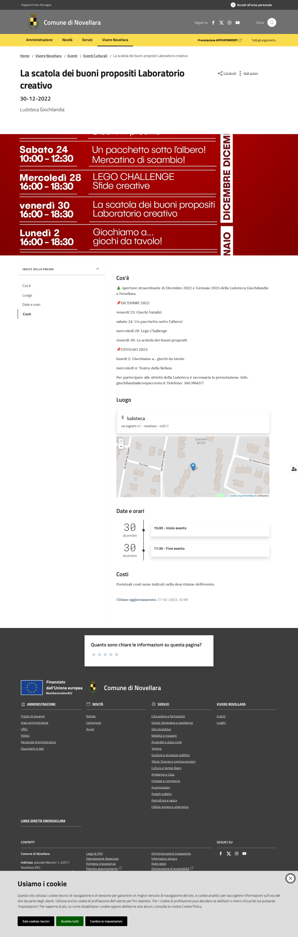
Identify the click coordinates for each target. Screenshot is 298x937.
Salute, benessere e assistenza (172, 722)
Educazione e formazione (168, 716)
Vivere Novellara (48, 55)
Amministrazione (41, 704)
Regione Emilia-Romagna (36, 5)
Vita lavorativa (161, 729)
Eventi (72, 55)
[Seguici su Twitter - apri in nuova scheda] (220, 22)
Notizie (90, 716)
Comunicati (93, 722)
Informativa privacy (164, 858)
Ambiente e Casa (162, 774)
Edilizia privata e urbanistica (170, 806)
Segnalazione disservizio (102, 858)
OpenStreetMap (246, 495)
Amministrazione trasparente (171, 853)
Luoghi (221, 722)
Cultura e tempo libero (166, 767)
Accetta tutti (70, 921)
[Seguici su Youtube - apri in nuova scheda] (236, 22)
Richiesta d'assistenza (101, 863)
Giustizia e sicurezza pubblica (170, 755)
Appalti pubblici (161, 793)
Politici (25, 735)
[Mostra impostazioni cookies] (294, 468)
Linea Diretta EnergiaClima (43, 820)
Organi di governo (33, 716)
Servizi (163, 704)
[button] (272, 22)
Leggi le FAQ (94, 853)
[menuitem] (39, 40)
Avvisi (90, 729)
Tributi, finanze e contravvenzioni (173, 761)
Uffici (24, 729)
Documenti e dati (32, 748)
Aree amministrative (34, 722)
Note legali (158, 863)
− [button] (121, 446)
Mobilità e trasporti (164, 735)
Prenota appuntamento (102, 868)
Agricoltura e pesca (164, 800)
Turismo (156, 748)
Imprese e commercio (165, 780)
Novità (97, 704)
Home (24, 55)
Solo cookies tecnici (36, 921)
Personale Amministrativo (38, 742)
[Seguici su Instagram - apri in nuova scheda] (228, 22)
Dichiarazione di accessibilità (170, 868)
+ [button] (121, 441)
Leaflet (233, 495)
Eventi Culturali (95, 55)
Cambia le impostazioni (106, 921)
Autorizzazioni (160, 787)
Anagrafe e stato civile (166, 742)
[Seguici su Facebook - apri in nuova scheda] (212, 22)
